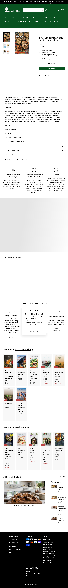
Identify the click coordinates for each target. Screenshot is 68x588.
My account (47, 563)
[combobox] (33, 10)
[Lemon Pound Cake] (54, 486)
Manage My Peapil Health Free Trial (49, 552)
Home (7, 17)
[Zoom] (22, 43)
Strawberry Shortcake (62, 498)
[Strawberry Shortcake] (54, 497)
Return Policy (47, 545)
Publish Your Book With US (33, 575)
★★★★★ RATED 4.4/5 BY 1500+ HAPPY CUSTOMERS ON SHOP (34, 1)
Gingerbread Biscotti (24, 505)
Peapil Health (10, 21)
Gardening (54, 21)
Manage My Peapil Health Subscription (49, 557)
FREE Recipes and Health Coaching (25, 17)
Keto (44, 21)
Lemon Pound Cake (60, 488)
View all (62, 477)
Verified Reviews (50, 17)
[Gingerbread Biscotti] (24, 492)
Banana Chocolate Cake (62, 509)
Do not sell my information (48, 548)
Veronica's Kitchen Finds (23, 26)
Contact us (47, 560)
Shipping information (13, 150)
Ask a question (11, 154)
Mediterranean (24, 21)
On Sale (8, 26)
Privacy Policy (47, 540)
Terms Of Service (48, 542)
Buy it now (52, 69)
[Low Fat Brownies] (54, 518)
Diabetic (36, 21)
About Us (29, 571)
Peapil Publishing (24, 349)
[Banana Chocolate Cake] (54, 507)
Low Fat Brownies (61, 519)
